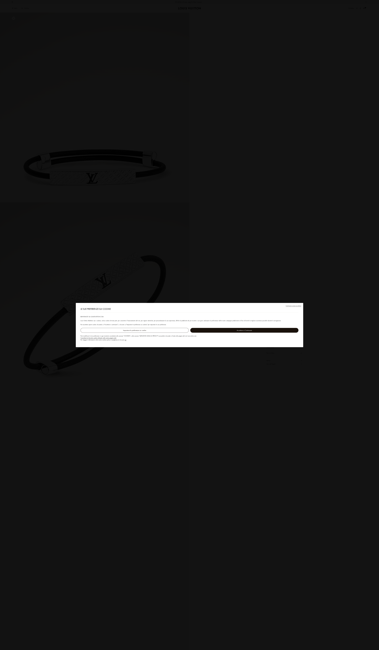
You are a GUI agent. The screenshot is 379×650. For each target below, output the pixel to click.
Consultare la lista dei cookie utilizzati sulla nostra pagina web (98, 338)
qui (125, 340)
